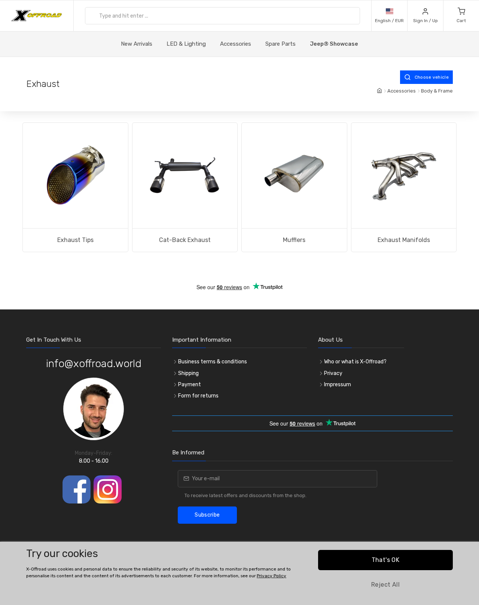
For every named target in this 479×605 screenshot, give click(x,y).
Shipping (188, 373)
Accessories (235, 43)
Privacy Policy (271, 575)
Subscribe (207, 515)
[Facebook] (76, 489)
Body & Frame (437, 91)
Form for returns (198, 396)
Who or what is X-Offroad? (355, 362)
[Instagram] (108, 489)
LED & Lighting (186, 43)
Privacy (333, 373)
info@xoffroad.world (93, 363)
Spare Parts (280, 43)
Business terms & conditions (212, 362)
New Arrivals (136, 43)
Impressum (337, 384)
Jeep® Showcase (334, 43)
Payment (189, 384)
